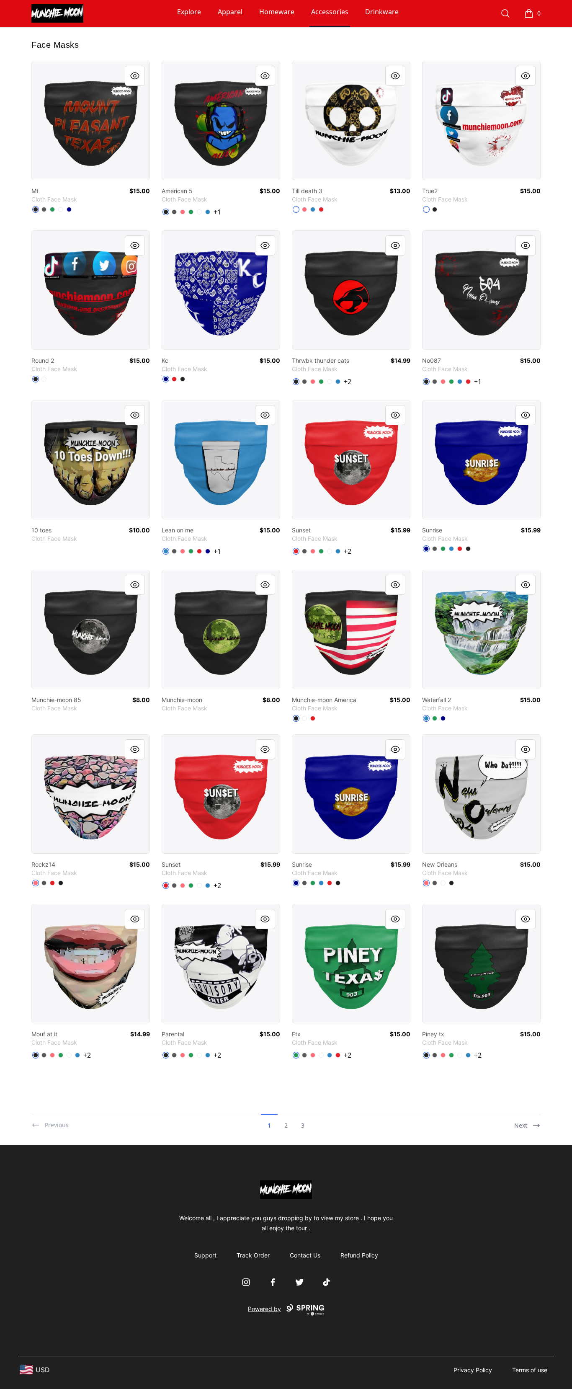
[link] (90, 120)
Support (205, 1255)
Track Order (253, 1255)
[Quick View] (135, 76)
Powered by (264, 1308)
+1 (217, 212)
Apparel (230, 11)
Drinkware (382, 11)
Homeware (276, 11)
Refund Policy (359, 1255)
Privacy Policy (472, 1370)
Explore (189, 11)
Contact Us (305, 1255)
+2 (347, 381)
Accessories (329, 11)
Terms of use (529, 1370)
